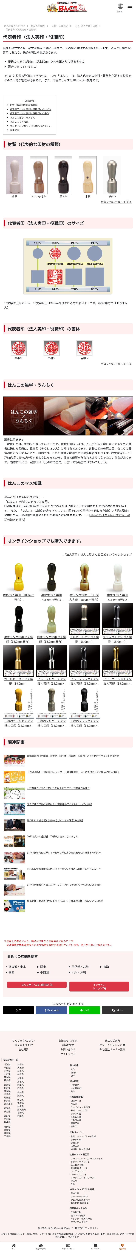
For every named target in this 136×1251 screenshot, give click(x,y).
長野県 (7, 1111)
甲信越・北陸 (80, 966)
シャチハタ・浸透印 (80, 1107)
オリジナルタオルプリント (83, 1177)
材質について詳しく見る (116, 202)
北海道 (7, 1064)
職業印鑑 (75, 1123)
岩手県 (7, 1070)
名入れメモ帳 (77, 1164)
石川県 (7, 1118)
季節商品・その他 (78, 1208)
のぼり (74, 1180)
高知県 (20, 1092)
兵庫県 (20, 1073)
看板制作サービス (79, 1167)
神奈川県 (8, 1103)
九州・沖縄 (79, 972)
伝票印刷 (75, 1145)
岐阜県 (7, 1132)
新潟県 (7, 1108)
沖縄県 (20, 1115)
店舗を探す (68, 1045)
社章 (73, 1183)
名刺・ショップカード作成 (83, 1136)
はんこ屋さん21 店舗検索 (35, 984)
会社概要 (24, 1049)
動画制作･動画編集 (80, 1202)
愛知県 (7, 1129)
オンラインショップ (99, 986)
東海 (106, 966)
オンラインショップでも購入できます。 (30, 125)
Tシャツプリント (79, 1174)
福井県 (7, 1122)
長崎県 (20, 1112)
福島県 (7, 1080)
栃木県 (7, 1087)
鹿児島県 (21, 1109)
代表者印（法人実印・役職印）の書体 (29, 113)
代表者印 (75, 1084)
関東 (43, 966)
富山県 (7, 1115)
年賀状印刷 (76, 1212)
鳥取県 (20, 1078)
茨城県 (7, 1091)
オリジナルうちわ (79, 1221)
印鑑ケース (76, 1100)
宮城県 (7, 1077)
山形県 (7, 1073)
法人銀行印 (76, 1088)
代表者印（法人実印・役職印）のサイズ (30, 109)
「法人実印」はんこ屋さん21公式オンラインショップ (97, 554)
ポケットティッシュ (80, 1161)
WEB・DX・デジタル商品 (82, 1189)
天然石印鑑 (76, 1116)
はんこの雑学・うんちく (22, 117)
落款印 (74, 1126)
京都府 (20, 1064)
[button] (117, 1010)
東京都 (7, 1100)
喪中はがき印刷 (78, 1215)
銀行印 (74, 1072)
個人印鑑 (74, 1065)
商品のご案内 (112, 1040)
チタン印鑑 (76, 1113)
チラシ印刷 (76, 1139)
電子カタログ (22, 1045)
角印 (73, 1091)
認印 (73, 1075)
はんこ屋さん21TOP (23, 1040)
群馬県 (7, 1084)
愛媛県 (20, 1095)
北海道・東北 (17, 966)
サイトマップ (68, 1054)
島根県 (20, 1081)
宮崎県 (20, 1103)
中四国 (44, 972)
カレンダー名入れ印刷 (81, 1218)
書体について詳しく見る (116, 364)
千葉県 (7, 1094)
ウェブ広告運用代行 (80, 1199)
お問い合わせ (68, 1049)
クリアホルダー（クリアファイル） (88, 1158)
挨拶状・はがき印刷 (80, 1149)
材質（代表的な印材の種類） (25, 105)
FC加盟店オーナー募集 (112, 1049)
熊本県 (20, 1106)
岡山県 (20, 1084)
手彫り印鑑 (76, 1119)
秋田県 (7, 1067)
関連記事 (14, 130)
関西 (11, 972)
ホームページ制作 (79, 1196)
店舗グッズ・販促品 (79, 1154)
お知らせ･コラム (68, 1040)
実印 (73, 1069)
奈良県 (20, 1070)
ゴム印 (74, 1103)
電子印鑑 (75, 1193)
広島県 (20, 1087)
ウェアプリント (78, 1171)
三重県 (7, 1136)
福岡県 (20, 1099)
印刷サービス (76, 1132)
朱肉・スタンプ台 (79, 1110)
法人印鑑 (74, 1080)
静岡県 (7, 1126)
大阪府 (20, 1067)
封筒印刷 (75, 1142)
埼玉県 (7, 1097)
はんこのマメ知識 (19, 121)
